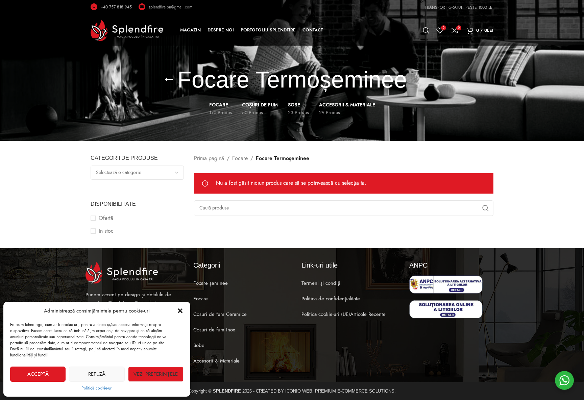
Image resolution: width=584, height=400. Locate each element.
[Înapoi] (169, 79)
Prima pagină (209, 158)
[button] (180, 310)
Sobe (198, 345)
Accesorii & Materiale (216, 360)
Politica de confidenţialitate (330, 298)
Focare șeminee (210, 283)
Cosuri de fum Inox (214, 329)
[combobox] (137, 173)
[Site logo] (127, 30)
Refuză (96, 374)
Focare (240, 158)
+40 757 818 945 (116, 7)
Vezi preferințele (155, 374)
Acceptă (38, 374)
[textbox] (137, 173)
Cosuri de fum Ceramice (220, 314)
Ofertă (106, 218)
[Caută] (426, 30)
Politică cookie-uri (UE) (325, 314)
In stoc (106, 231)
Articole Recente (368, 314)
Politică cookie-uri (97, 388)
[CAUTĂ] (485, 208)
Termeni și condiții (321, 283)
